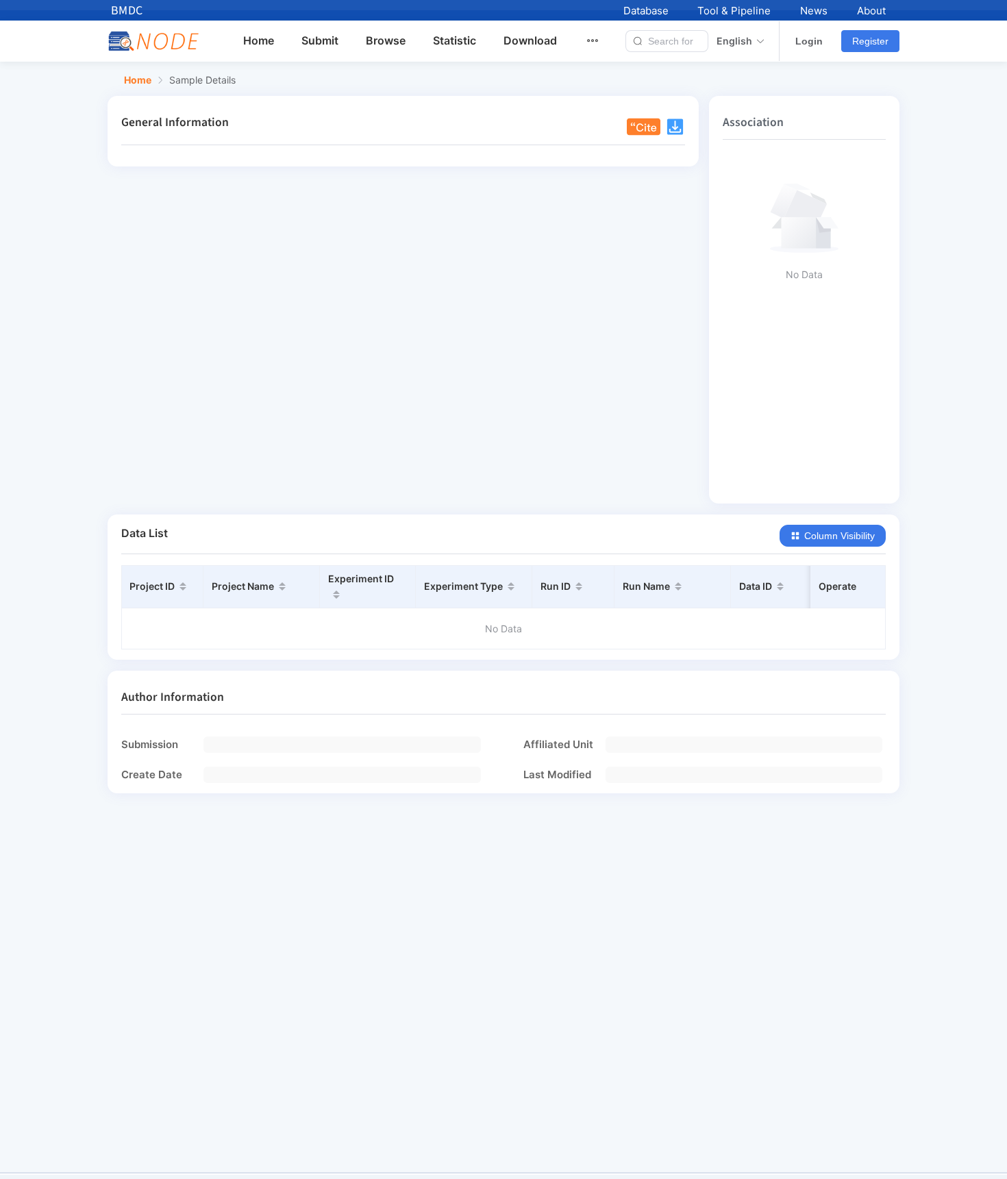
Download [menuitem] (530, 40)
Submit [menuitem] (319, 40)
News (814, 10)
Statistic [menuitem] (454, 40)
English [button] (734, 41)
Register (870, 41)
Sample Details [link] (202, 80)
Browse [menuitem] (386, 40)
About (871, 10)
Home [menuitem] (258, 40)
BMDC (127, 10)
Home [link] (137, 80)
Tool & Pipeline (734, 10)
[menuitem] (601, 41)
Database (646, 10)
